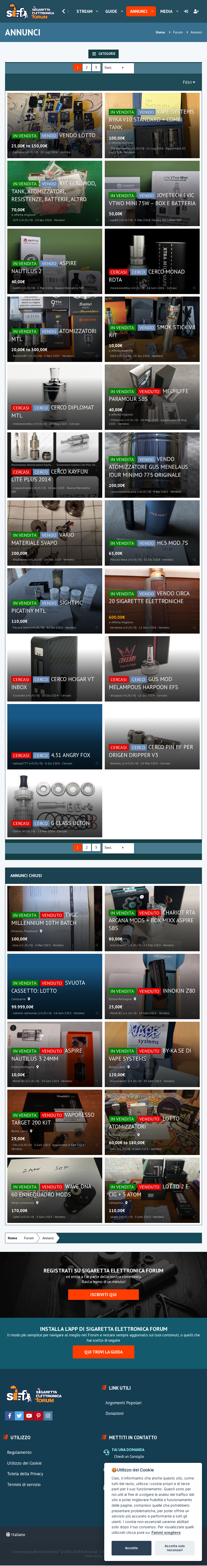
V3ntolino (117, 420)
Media (166, 11)
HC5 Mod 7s (172, 542)
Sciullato (19, 695)
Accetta (131, 1548)
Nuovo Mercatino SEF (166, 220)
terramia (116, 627)
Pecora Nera (118, 559)
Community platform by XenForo (55, 1552)
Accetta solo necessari (175, 1548)
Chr (15, 1145)
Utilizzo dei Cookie (24, 1463)
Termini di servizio (24, 1484)
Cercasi (172, 288)
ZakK (16, 1217)
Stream (84, 11)
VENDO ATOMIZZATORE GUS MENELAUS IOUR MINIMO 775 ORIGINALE (148, 466)
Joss (15, 945)
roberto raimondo (25, 1013)
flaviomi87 (20, 356)
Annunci (138, 11)
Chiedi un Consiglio (129, 1456)
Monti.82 (116, 1013)
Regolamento (19, 1452)
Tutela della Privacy (25, 1473)
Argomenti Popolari (123, 1403)
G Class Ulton (70, 823)
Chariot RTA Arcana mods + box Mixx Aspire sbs (152, 920)
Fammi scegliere (166, 1532)
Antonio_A (117, 763)
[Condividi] (96, 152)
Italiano (17, 1534)
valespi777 (20, 763)
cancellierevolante (123, 491)
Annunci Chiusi (26, 875)
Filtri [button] (187, 82)
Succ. (108, 67)
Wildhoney (20, 559)
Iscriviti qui (103, 1294)
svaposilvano (22, 488)
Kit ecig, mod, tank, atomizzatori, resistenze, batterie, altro (53, 191)
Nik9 (113, 356)
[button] (97, 11)
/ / (31, 152)
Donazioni (114, 1413)
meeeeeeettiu (120, 288)
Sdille (17, 831)
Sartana (18, 152)
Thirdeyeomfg (120, 148)
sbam (114, 1217)
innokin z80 (179, 990)
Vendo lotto (77, 135)
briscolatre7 (118, 945)
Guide (111, 11)
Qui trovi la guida (103, 1352)
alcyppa (115, 695)
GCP (15, 220)
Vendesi (65, 152)
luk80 (114, 220)
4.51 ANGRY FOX (70, 755)
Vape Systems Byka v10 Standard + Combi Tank (151, 119)
